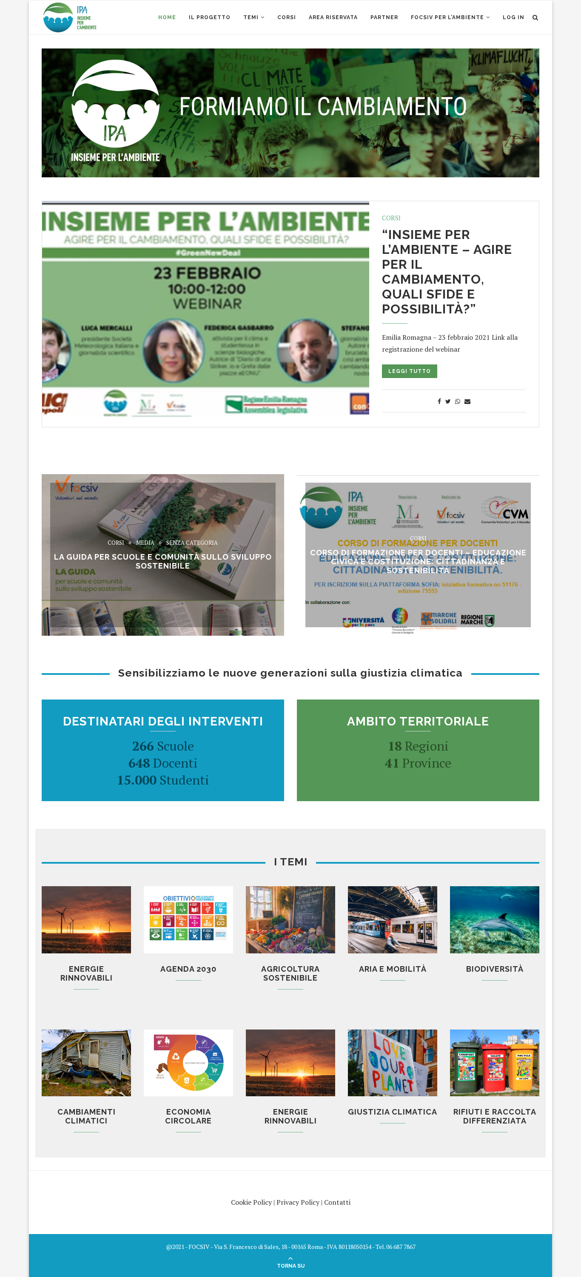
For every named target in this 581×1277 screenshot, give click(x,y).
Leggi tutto (409, 371)
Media (145, 543)
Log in (513, 17)
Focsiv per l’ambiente (447, 17)
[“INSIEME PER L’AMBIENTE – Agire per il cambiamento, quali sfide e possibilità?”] (205, 310)
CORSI (286, 17)
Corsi (391, 218)
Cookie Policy (251, 1202)
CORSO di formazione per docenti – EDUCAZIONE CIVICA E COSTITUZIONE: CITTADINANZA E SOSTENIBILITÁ (418, 561)
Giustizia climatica (392, 1111)
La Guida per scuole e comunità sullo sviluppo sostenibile (163, 561)
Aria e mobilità (393, 968)
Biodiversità (495, 968)
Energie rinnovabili (86, 973)
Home (167, 17)
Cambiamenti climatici (86, 1116)
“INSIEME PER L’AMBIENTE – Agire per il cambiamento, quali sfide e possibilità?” (447, 271)
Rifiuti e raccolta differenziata (494, 1116)
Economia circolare (188, 1116)
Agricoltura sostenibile (290, 973)
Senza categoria (192, 543)
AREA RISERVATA (333, 17)
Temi (251, 17)
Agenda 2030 (188, 968)
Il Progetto (210, 17)
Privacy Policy (297, 1202)
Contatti (337, 1202)
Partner (384, 17)
